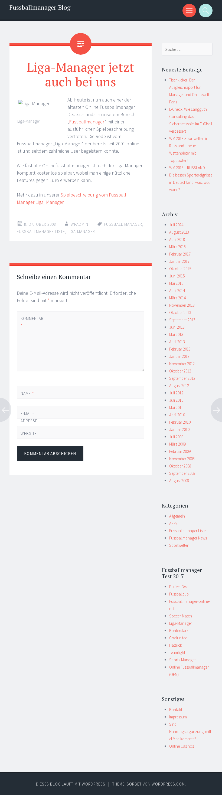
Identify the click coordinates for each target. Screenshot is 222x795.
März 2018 (177, 246)
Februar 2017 (180, 254)
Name (27, 393)
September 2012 (182, 378)
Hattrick (175, 645)
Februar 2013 (180, 349)
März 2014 (177, 297)
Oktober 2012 (180, 371)
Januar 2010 (179, 429)
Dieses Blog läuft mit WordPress (70, 784)
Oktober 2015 (180, 268)
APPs (173, 523)
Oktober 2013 (180, 312)
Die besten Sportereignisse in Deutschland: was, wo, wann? (190, 182)
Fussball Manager (123, 224)
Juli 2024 (176, 224)
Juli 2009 (176, 436)
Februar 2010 (180, 422)
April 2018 (177, 239)
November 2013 (182, 305)
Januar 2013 (179, 356)
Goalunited (178, 637)
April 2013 (177, 341)
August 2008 (179, 480)
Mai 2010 (176, 407)
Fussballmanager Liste (41, 231)
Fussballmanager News (188, 538)
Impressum (178, 716)
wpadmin (79, 224)
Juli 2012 (176, 392)
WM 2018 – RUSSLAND (187, 167)
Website (29, 433)
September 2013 (182, 319)
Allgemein (177, 516)
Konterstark (178, 630)
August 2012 (179, 385)
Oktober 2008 (180, 466)
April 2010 (177, 414)
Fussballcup (179, 594)
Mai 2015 (176, 283)
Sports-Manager (182, 659)
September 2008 (182, 473)
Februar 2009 (180, 451)
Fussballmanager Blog (39, 7)
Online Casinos (181, 746)
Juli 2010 (176, 400)
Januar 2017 (179, 261)
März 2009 (177, 444)
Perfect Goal (179, 586)
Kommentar (30, 322)
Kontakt (175, 709)
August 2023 (179, 232)
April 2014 (177, 290)
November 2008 (182, 458)
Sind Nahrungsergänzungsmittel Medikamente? (190, 731)
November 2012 (182, 363)
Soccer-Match (180, 616)
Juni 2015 (177, 276)
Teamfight (177, 652)
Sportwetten (179, 545)
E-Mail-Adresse (29, 421)
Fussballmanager (87, 122)
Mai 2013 (176, 334)
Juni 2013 (177, 327)
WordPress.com (168, 784)
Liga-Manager (81, 231)
